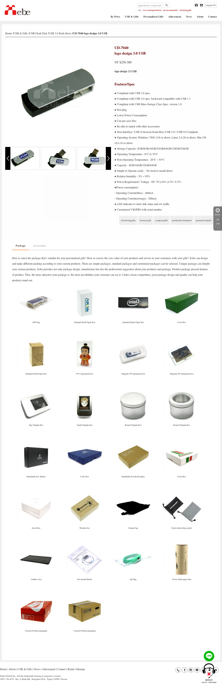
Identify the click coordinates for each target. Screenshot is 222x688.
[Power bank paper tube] (182, 546)
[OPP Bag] (36, 289)
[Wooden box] (85, 495)
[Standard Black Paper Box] (133, 289)
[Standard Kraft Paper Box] (85, 289)
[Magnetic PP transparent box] (133, 340)
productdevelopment (182, 220)
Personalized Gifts (153, 18)
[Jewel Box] (36, 495)
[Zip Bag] (133, 546)
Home (8, 33)
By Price (115, 18)
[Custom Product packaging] (36, 597)
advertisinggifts (185, 10)
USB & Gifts (132, 18)
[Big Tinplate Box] (36, 392)
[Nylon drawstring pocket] (182, 495)
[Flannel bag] (133, 495)
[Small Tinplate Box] (85, 392)
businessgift (145, 220)
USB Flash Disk (38, 33)
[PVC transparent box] (85, 340)
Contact (212, 18)
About (200, 18)
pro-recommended (170, 10)
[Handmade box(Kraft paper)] (133, 443)
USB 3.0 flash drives (60, 33)
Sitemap (80, 669)
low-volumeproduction (152, 10)
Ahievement (174, 18)
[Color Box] (182, 289)
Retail (71, 669)
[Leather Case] (36, 546)
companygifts (161, 220)
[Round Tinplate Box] (133, 392)
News (189, 18)
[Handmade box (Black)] (36, 443)
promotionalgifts (204, 220)
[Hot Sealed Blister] (85, 546)
